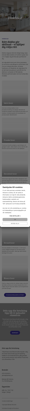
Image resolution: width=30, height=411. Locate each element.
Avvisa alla (15, 223)
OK (15, 219)
